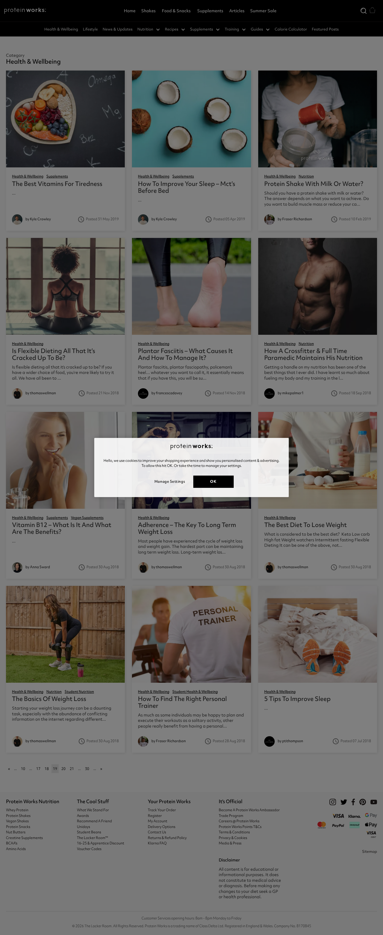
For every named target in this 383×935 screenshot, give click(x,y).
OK (213, 481)
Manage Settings (169, 481)
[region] (191, 467)
